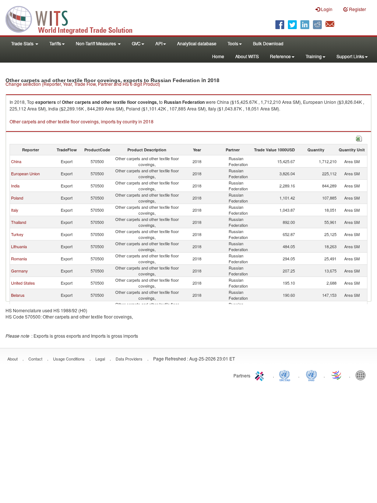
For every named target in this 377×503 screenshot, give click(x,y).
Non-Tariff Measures (96, 43)
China (16, 161)
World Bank (362, 374)
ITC (260, 374)
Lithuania (19, 246)
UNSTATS (311, 374)
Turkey (17, 234)
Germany (19, 271)
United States (23, 283)
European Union (25, 173)
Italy (14, 210)
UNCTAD (286, 374)
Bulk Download (268, 43)
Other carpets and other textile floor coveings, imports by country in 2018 (82, 121)
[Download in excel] (359, 137)
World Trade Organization (337, 374)
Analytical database (196, 43)
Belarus (18, 295)
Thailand (18, 222)
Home (218, 56)
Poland (17, 198)
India (15, 186)
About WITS (247, 56)
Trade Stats (23, 43)
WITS (73, 18)
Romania (19, 258)
